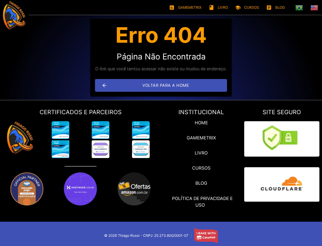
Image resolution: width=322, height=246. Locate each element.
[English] (314, 7)
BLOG (275, 7)
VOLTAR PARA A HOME (145, 85)
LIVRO (218, 7)
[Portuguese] (299, 7)
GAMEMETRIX (185, 7)
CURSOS (247, 7)
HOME (201, 122)
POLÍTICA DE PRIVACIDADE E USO (202, 202)
